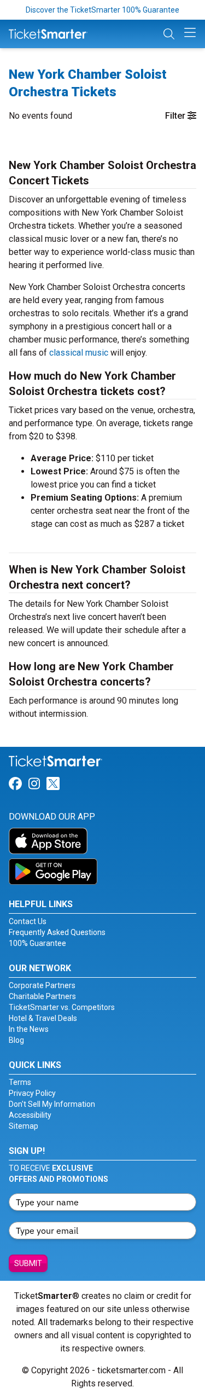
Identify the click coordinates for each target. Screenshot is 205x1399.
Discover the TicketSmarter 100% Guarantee (102, 9)
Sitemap (23, 1126)
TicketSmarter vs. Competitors (62, 1007)
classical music (78, 352)
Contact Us (27, 921)
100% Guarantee (37, 943)
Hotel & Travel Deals (43, 1018)
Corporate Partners (42, 985)
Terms (20, 1082)
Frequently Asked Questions (57, 932)
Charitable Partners (42, 996)
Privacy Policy (32, 1093)
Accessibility (30, 1115)
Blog (16, 1040)
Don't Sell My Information (52, 1104)
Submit (28, 1263)
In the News (29, 1029)
